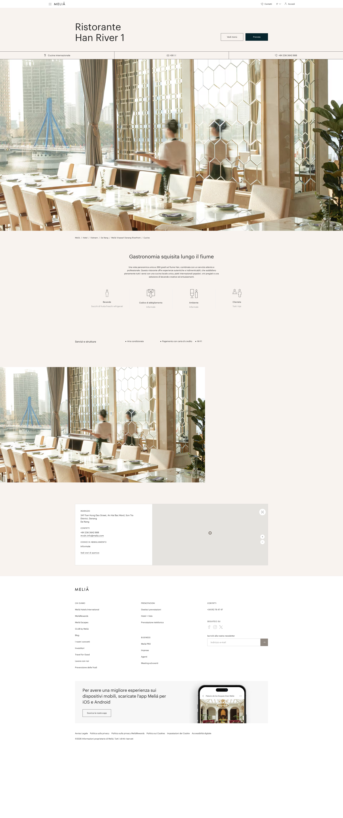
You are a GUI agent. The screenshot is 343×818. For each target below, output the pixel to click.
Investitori (79, 648)
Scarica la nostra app (97, 713)
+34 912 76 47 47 (215, 609)
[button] (210, 533)
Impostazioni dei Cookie (178, 733)
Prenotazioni (148, 603)
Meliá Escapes (81, 622)
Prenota (256, 37)
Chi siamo (80, 603)
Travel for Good (82, 654)
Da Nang (104, 238)
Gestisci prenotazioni (151, 609)
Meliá (77, 238)
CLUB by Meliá (82, 629)
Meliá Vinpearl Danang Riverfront (126, 238)
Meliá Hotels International (87, 609)
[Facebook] (209, 627)
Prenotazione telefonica (152, 622)
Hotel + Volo (146, 616)
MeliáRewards (81, 616)
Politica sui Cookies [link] (156, 733)
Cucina (146, 238)
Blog (77, 635)
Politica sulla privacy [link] (99, 733)
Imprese (145, 650)
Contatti (211, 603)
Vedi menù (232, 37)
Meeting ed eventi (149, 663)
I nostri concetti (82, 641)
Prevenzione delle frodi (86, 667)
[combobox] (278, 4)
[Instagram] (215, 627)
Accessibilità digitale (201, 733)
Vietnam (94, 238)
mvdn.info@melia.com (92, 535)
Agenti (144, 656)
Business (145, 637)
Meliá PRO (146, 644)
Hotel (85, 238)
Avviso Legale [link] (81, 733)
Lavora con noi (82, 661)
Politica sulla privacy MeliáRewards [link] (127, 733)
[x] (221, 627)
